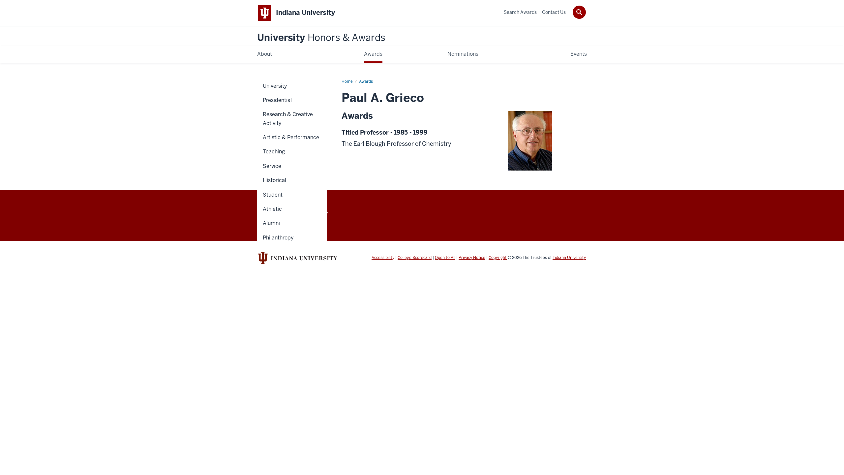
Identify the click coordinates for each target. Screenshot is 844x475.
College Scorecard (415, 257)
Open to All (445, 257)
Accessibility (383, 257)
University (321, 37)
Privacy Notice (472, 257)
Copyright (498, 257)
